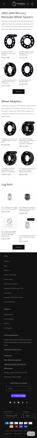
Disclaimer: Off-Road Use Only (13, 297)
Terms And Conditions (11, 284)
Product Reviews (9, 302)
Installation (7, 293)
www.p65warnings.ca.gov (12, 349)
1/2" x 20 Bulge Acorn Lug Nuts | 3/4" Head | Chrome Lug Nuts (9, 208)
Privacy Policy (8, 279)
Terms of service (18, 433)
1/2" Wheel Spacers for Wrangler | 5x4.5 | (25, 80)
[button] (4, 4)
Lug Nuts (7, 323)
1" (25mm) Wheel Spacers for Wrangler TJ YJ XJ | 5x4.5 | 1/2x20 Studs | (9, 81)
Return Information (10, 275)
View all (18, 92)
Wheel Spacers (8, 314)
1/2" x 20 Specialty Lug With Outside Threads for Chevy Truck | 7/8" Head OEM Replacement (8, 234)
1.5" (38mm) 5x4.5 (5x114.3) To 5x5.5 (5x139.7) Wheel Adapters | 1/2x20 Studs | (27, 170)
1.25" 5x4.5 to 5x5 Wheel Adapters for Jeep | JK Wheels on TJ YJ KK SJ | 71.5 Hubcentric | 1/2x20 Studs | (27, 141)
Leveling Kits (8, 328)
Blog (5, 266)
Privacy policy (8, 433)
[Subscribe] (28, 388)
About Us (7, 270)
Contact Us (7, 261)
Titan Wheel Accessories (16, 430)
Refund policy (27, 430)
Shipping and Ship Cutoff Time (13, 288)
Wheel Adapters (9, 319)
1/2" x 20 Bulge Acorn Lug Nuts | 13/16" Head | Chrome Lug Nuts (27, 237)
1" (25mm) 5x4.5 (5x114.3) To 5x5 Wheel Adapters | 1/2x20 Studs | (9, 140)
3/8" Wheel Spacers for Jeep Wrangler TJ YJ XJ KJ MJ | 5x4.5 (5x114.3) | (26, 53)
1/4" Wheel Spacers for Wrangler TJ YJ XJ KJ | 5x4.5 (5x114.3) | (8, 53)
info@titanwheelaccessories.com (15, 364)
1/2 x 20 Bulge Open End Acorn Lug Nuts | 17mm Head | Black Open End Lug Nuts (27, 209)
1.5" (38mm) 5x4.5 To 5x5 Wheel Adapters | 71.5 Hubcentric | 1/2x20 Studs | (8, 170)
